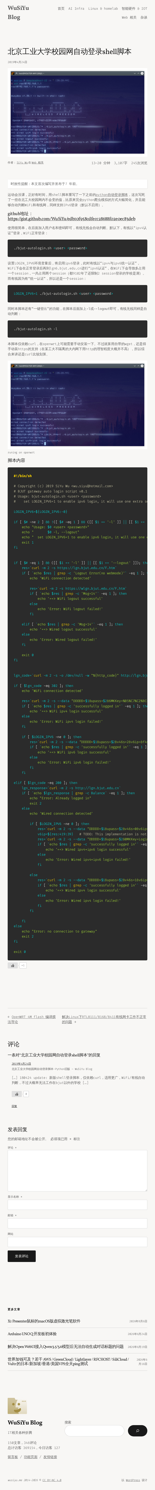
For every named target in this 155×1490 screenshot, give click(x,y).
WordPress (133, 1480)
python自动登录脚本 (112, 194)
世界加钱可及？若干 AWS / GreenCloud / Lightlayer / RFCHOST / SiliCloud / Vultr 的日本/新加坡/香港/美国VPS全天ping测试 (68, 1361)
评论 (12, 1148)
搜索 (68, 1422)
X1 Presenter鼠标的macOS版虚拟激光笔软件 (44, 1321)
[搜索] (137, 1430)
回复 (14, 1106)
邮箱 (12, 1215)
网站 (10, 1234)
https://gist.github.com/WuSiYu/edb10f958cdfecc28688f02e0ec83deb (71, 219)
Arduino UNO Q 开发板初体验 (32, 1334)
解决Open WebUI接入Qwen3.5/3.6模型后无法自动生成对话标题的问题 (66, 1347)
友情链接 (50, 1457)
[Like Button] (13, 965)
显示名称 (15, 1197)
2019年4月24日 (21, 1064)
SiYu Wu (22, 163)
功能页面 (30, 1457)
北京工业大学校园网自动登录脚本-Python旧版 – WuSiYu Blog (52, 1069)
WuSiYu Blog (25, 1423)
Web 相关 (38, 163)
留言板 (13, 1457)
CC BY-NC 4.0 (51, 1480)
